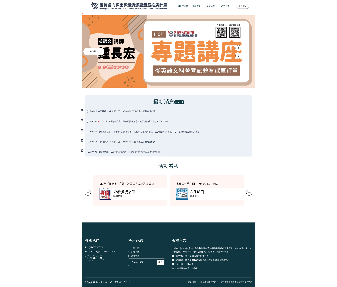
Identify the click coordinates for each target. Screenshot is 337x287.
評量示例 (135, 248)
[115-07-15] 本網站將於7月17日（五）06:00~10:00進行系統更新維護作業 (121, 142)
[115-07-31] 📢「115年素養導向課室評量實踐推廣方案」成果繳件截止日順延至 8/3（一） (128, 121)
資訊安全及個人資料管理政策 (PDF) (236, 282)
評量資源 (196, 6)
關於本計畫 (183, 6)
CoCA (89, 282)
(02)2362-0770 (96, 247)
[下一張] (238, 56)
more (177, 102)
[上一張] (238, 48)
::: (89, 6)
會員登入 (242, 6)
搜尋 (161, 262)
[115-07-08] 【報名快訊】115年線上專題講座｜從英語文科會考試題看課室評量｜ (124, 152)
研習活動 (210, 6)
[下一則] (249, 193)
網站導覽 (192, 282)
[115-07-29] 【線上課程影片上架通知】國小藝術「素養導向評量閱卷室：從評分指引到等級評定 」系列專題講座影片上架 (143, 131)
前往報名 (94, 51)
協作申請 (225, 6)
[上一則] (88, 193)
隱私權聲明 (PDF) (209, 282)
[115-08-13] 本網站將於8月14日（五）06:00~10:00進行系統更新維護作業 (121, 111)
